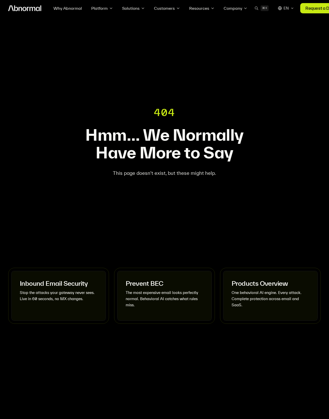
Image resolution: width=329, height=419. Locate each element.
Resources (199, 8)
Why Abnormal (67, 8)
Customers (164, 8)
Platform (99, 8)
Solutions (131, 8)
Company (233, 8)
